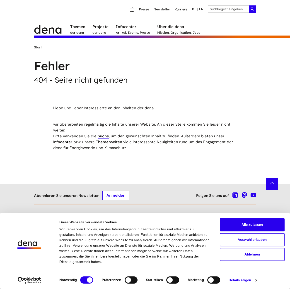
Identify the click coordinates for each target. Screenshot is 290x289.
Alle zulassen (252, 225)
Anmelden (115, 195)
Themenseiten (109, 141)
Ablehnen (252, 254)
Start (38, 47)
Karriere (181, 9)
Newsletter (162, 9)
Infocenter (62, 141)
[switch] (131, 280)
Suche (103, 136)
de (194, 9)
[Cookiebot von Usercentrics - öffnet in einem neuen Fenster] (29, 280)
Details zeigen (240, 280)
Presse (144, 9)
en (201, 9)
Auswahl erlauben (252, 239)
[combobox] (232, 9)
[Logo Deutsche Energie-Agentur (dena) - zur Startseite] (52, 28)
